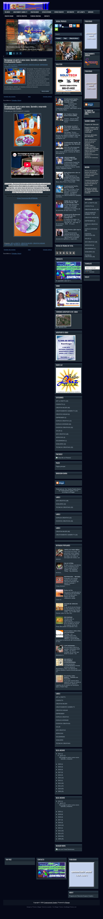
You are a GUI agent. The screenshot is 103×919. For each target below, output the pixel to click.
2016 (59, 775)
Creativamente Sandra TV (20, 12)
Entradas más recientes (9, 96)
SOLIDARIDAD (60, 440)
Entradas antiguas (47, 96)
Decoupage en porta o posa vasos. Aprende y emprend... (69, 758)
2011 (59, 786)
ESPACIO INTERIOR (46, 12)
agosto (62, 755)
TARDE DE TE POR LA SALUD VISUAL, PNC (71, 201)
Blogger (72, 492)
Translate (91, 272)
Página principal (60, 466)
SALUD (58, 431)
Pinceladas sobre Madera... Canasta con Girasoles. (71, 677)
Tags (65, 38)
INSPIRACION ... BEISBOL (72, 577)
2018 (59, 769)
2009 (59, 791)
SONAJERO (59, 444)
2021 (59, 754)
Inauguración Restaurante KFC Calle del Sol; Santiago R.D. (72, 216)
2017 (59, 772)
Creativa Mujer (35, 12)
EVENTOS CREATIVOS (22, 16)
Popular (58, 38)
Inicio (29, 96)
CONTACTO (47, 16)
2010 (59, 788)
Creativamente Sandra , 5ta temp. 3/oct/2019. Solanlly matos (71, 100)
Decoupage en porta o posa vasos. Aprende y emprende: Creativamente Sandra (25, 61)
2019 (59, 767)
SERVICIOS (90, 12)
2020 (59, 764)
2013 (59, 780)
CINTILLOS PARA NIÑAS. (72, 550)
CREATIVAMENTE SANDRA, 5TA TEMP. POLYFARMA (70, 159)
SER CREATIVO (70, 12)
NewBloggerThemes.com (70, 907)
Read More (45, 91)
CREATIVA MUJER (23, 64)
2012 (59, 783)
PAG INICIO (7, 12)
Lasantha (49, 907)
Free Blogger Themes (57, 907)
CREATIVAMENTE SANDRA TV (65, 411)
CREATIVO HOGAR (9, 16)
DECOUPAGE (68, 617)
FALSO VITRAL (69, 563)
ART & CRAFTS (81, 12)
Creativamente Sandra (50, 902)
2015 (59, 778)
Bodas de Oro (68, 590)
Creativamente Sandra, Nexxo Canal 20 (71, 186)
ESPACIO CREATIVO (59, 12)
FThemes (34, 907)
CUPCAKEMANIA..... (70, 646)
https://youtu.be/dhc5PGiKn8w (27, 198)
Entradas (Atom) (16, 100)
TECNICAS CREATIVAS (35, 16)
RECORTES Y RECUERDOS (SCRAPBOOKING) (70, 661)
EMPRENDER (44, 64)
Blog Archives (74, 38)
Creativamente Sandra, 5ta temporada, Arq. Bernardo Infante (72, 144)
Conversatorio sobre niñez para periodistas (72, 631)
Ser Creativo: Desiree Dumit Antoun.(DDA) (70, 114)
